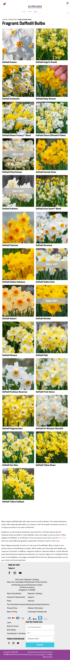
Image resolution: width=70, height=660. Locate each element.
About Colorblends (14, 594)
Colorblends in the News (16, 633)
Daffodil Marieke (43, 319)
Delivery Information (35, 608)
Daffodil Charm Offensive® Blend (51, 135)
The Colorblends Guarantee (17, 604)
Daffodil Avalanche (11, 99)
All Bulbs (4, 19)
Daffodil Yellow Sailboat (13, 502)
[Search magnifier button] (67, 12)
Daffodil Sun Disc (10, 465)
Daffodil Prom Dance (45, 392)
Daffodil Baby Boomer (46, 99)
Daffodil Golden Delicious (13, 282)
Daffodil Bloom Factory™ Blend (16, 135)
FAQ (16, 580)
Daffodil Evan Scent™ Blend (48, 209)
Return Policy (12, 612)
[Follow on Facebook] (9, 573)
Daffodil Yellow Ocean (46, 465)
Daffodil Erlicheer (10, 209)
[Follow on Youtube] (20, 573)
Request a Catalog (32, 580)
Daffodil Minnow (9, 355)
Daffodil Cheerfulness (12, 172)
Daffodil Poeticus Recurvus (14, 392)
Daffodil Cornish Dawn (46, 172)
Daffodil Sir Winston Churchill (49, 428)
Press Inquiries (41, 582)
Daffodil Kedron (9, 319)
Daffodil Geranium (44, 245)
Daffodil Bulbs (13, 19)
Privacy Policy (12, 608)
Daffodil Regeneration (12, 428)
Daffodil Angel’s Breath (46, 62)
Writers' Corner (13, 626)
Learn (30, 11)
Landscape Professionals (25, 582)
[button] (67, 3)
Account (31, 601)
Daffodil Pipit (42, 355)
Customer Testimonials (16, 597)
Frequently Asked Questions (38, 604)
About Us (11, 582)
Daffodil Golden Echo (45, 282)
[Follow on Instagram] (14, 573)
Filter (24, 11)
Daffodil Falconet (10, 245)
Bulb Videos (11, 630)
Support (31, 597)
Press (9, 601)
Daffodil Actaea (9, 62)
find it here (62, 538)
